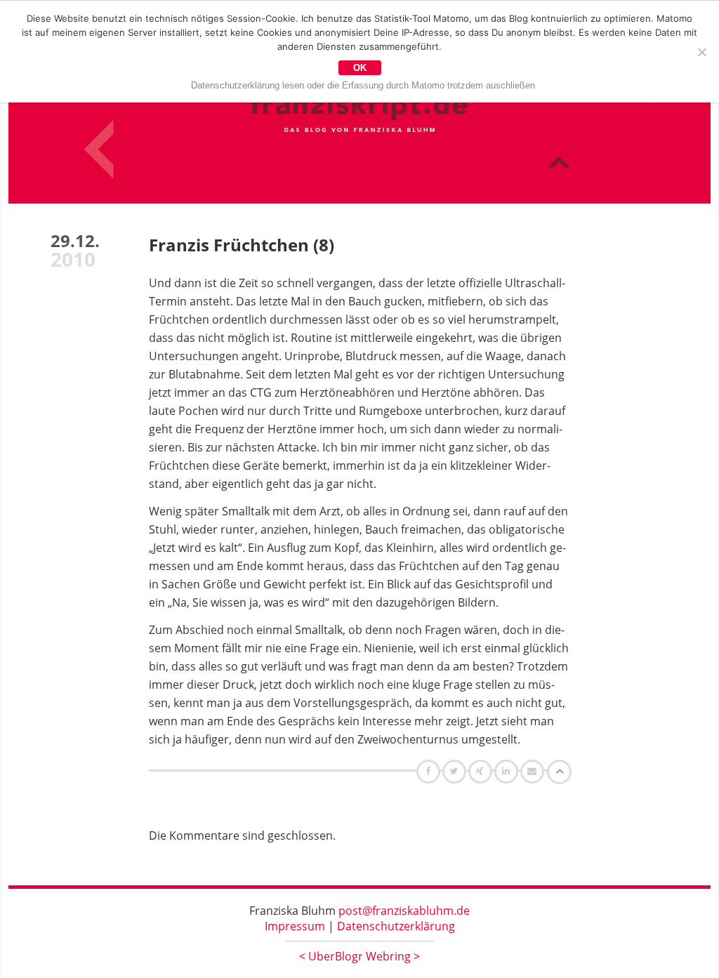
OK (360, 67)
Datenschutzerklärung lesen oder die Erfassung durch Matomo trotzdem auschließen (363, 85)
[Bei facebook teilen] (430, 771)
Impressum (295, 926)
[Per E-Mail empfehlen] (534, 771)
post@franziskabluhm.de (404, 910)
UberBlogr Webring (359, 956)
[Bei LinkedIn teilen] (508, 771)
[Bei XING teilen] (481, 771)
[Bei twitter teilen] (455, 771)
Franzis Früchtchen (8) (241, 244)
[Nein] (701, 52)
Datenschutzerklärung (396, 926)
